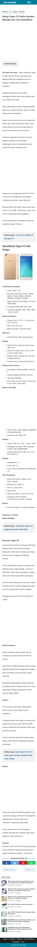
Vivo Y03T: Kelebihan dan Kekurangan (20, 904)
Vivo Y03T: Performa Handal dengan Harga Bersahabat (21, 912)
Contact (12, 939)
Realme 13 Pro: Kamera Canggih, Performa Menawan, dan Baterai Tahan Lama (21, 889)
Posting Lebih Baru (9, 869)
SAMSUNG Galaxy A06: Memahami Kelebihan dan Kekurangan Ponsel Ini (20, 928)
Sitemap (19, 939)
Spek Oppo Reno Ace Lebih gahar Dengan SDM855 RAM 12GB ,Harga (18, 755)
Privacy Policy (28, 939)
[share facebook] (6, 863)
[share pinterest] (23, 863)
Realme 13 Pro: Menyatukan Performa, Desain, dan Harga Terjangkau (20, 897)
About (5, 939)
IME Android (22, 945)
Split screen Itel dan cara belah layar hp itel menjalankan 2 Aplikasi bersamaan (20, 881)
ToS (23, 942)
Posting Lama (30, 869)
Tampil (12, 64)
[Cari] (24, 2)
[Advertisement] (18, 41)
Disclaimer (16, 942)
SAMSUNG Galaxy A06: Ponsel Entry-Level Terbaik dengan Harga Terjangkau (21, 920)
